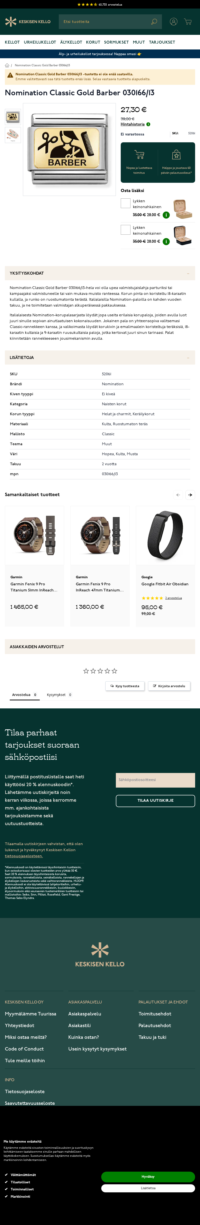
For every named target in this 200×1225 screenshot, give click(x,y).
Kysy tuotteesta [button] (127, 686)
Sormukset (116, 43)
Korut (93, 43)
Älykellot (71, 43)
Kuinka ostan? (83, 1037)
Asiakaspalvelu (84, 1014)
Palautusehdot (155, 1026)
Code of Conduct (24, 1049)
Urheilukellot (40, 43)
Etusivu (7, 65)
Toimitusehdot (155, 1014)
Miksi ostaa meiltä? (26, 1037)
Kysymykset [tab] (56, 694)
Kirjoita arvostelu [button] (171, 686)
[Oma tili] (174, 22)
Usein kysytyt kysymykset (97, 1049)
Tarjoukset (162, 43)
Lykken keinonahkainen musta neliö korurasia (147, 231)
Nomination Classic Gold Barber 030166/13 (42, 65)
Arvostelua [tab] (21, 694)
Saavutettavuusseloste (30, 1103)
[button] (190, 495)
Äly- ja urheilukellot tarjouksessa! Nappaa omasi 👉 (100, 54)
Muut (139, 43)
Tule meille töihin (25, 1061)
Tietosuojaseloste (25, 1092)
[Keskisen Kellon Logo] (28, 21)
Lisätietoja (22, 358)
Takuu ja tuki (152, 1037)
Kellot (12, 43)
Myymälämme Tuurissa (30, 1014)
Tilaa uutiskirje (156, 801)
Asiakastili (79, 1026)
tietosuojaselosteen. (24, 856)
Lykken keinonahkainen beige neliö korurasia (147, 205)
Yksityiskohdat (27, 273)
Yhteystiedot (19, 1026)
